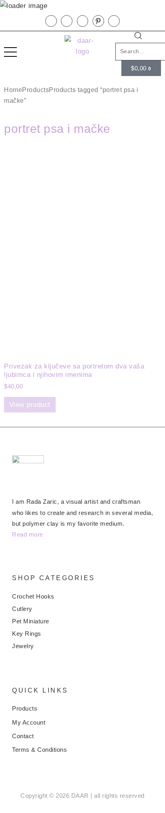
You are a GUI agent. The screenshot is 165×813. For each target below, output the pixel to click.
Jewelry (23, 646)
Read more (27, 534)
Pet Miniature (30, 621)
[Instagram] (83, 21)
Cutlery (22, 608)
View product (29, 405)
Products (35, 89)
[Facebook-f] (51, 21)
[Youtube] (66, 21)
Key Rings (26, 633)
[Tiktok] (114, 21)
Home (13, 89)
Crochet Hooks (33, 596)
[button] (138, 37)
